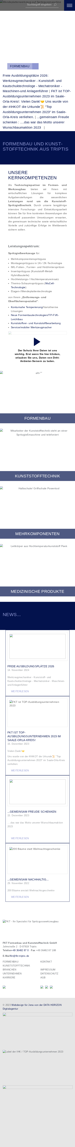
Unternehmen (12, 973)
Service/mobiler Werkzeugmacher (31, 327)
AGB (43, 977)
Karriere (9, 977)
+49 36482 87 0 (20, 950)
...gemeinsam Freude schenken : (36, 122)
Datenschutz (49, 973)
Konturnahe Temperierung (27, 307)
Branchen (9, 969)
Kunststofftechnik (16, 965)
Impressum (48, 969)
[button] (69, 5)
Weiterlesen (20, 691)
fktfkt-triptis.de (19, 956)
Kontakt (46, 961)
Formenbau (19, 66)
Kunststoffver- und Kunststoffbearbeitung (36, 323)
